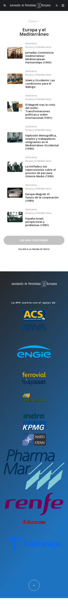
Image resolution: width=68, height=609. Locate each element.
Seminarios (31, 43)
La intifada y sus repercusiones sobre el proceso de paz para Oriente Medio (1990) (40, 171)
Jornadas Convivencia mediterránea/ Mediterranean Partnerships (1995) (39, 57)
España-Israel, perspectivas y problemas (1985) (37, 222)
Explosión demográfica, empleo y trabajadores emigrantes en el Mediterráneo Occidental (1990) (42, 142)
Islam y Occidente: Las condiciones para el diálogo (40, 83)
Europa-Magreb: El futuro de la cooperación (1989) (42, 197)
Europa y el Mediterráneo (38, 47)
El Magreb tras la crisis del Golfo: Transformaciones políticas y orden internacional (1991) (40, 111)
